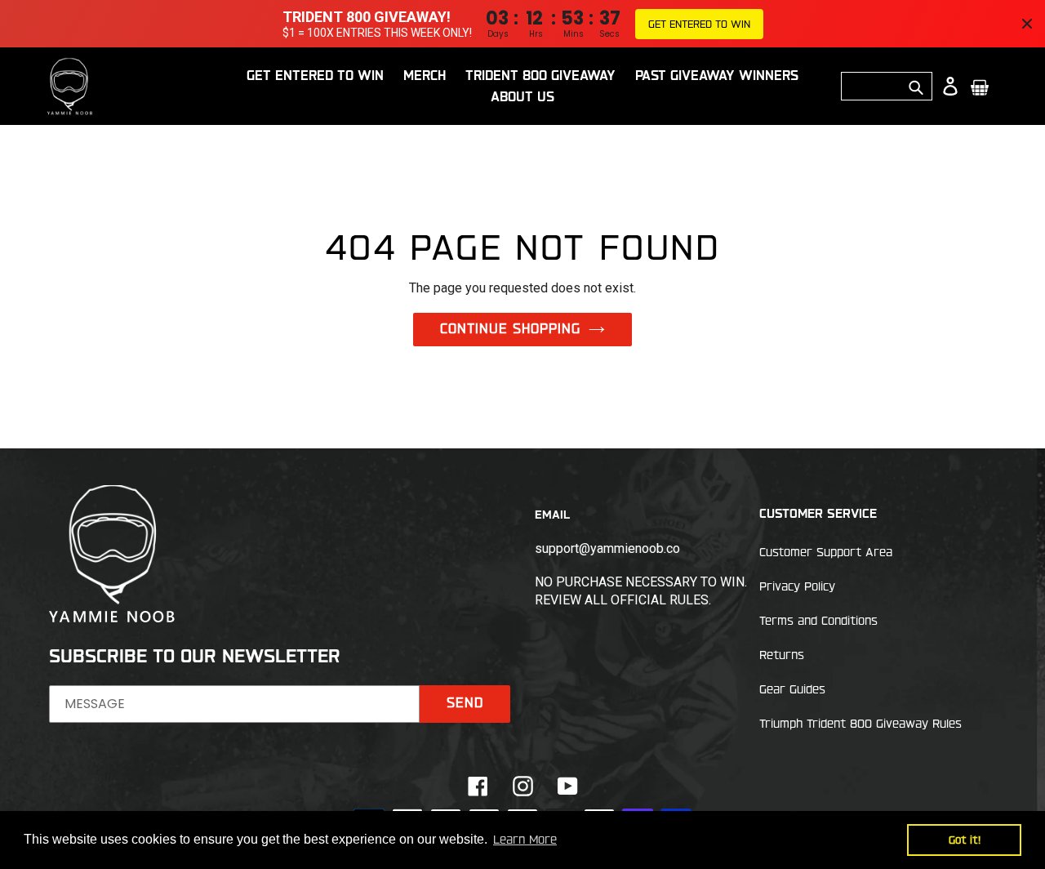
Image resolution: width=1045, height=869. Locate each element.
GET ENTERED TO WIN (699, 23)
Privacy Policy (797, 586)
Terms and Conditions (818, 620)
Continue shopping (510, 328)
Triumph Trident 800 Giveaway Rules (860, 723)
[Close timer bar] (1027, 23)
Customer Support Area (825, 552)
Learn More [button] (525, 839)
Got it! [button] (965, 839)
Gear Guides (792, 689)
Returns (781, 655)
